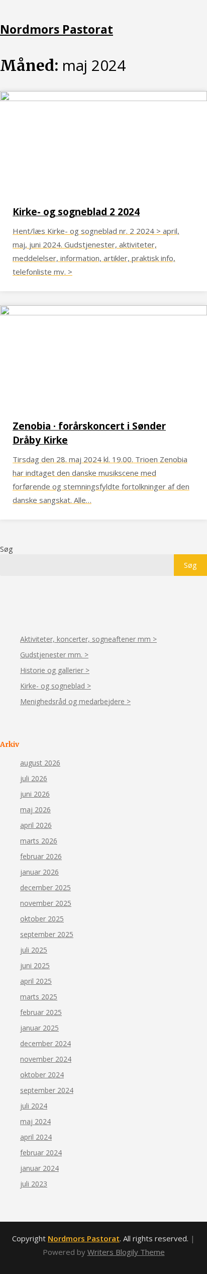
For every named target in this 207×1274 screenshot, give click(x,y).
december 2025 (45, 887)
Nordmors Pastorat (56, 29)
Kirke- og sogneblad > (55, 686)
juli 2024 (33, 1106)
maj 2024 (35, 1121)
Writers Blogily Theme (126, 1252)
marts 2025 (38, 996)
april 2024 (36, 1137)
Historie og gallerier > (54, 670)
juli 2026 (33, 778)
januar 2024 (39, 1168)
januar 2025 (39, 1028)
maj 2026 (35, 809)
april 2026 (36, 825)
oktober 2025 (42, 918)
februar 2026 (41, 856)
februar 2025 (41, 1012)
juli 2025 (33, 950)
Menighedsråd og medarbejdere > (75, 701)
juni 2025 (35, 965)
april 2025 (36, 981)
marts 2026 (38, 840)
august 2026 (40, 763)
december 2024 (45, 1043)
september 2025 (46, 934)
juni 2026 (35, 794)
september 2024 (46, 1090)
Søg (6, 549)
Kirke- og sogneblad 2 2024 (76, 211)
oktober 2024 (42, 1074)
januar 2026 (39, 872)
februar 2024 (41, 1152)
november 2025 (45, 903)
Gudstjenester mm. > (54, 654)
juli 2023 (33, 1183)
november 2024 (45, 1059)
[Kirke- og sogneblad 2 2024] (103, 98)
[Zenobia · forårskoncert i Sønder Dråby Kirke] (103, 312)
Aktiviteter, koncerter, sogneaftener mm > (88, 639)
